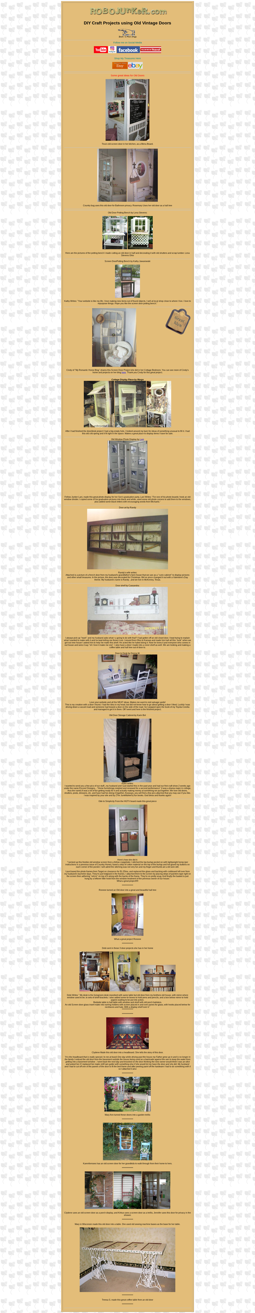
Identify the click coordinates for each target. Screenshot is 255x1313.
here (124, 372)
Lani (142, 439)
